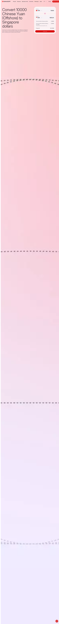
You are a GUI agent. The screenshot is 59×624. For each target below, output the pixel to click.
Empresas (19, 1)
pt (44, 1)
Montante (37, 16)
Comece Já (45, 31)
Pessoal (14, 1)
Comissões (31, 1)
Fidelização (36, 1)
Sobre (41, 1)
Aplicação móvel (25, 1)
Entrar (50, 1)
